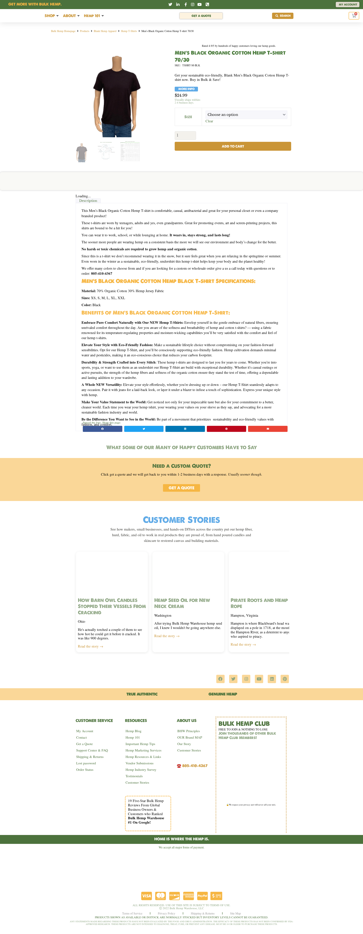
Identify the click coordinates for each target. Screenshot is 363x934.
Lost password (86, 763)
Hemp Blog (133, 731)
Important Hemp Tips (140, 743)
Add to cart (233, 146)
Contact (81, 737)
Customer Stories (137, 782)
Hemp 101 (133, 737)
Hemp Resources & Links (143, 756)
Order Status (84, 769)
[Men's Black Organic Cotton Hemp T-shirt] (118, 90)
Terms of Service (132, 913)
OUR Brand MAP (189, 737)
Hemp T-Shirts (129, 31)
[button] (52, 16)
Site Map (235, 913)
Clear (209, 121)
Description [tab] (88, 201)
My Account (84, 731)
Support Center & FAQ (92, 750)
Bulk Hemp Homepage (63, 31)
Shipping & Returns (90, 756)
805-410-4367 (195, 765)
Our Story (184, 743)
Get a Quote (84, 743)
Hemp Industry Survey (141, 769)
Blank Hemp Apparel (105, 31)
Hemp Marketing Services (143, 750)
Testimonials (134, 776)
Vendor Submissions (140, 763)
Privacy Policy (166, 913)
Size (188, 117)
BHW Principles (188, 731)
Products (84, 31)
